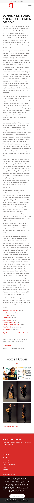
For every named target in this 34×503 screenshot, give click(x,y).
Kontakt (5, 472)
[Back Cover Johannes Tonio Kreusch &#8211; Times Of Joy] (24, 373)
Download (5, 368)
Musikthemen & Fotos (9, 474)
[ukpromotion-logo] (14, 6)
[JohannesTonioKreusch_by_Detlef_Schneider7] (10, 413)
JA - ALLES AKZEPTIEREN (17, 496)
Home (4, 467)
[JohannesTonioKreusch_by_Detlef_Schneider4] (24, 391)
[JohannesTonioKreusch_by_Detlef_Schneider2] (10, 391)
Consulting (6, 460)
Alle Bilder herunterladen (10, 426)
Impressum (13, 1)
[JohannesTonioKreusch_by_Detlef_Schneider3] (24, 413)
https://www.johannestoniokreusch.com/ (15, 333)
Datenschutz (21, 1)
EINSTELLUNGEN (23, 499)
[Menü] (29, 6)
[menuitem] (13, 1)
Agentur (5, 457)
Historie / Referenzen (9, 464)
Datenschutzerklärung (16, 492)
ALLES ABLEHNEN (11, 499)
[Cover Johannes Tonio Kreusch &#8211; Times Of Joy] (10, 373)
